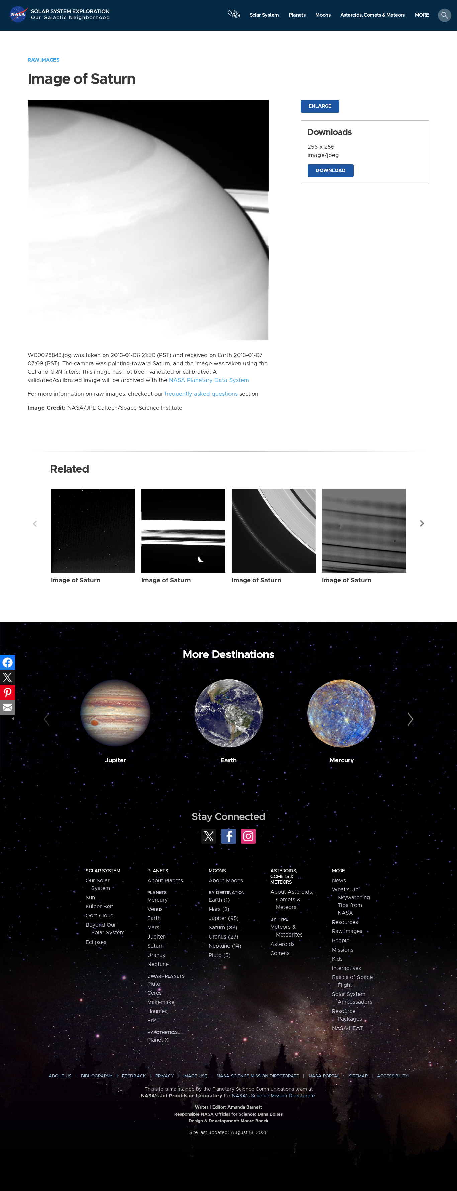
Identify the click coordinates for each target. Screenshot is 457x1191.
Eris (152, 1020)
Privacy (164, 1076)
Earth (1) (219, 900)
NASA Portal (324, 1076)
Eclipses (96, 942)
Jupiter (115, 760)
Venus (155, 909)
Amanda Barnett (244, 1107)
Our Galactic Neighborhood (70, 19)
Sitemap (358, 1076)
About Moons (226, 880)
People (340, 940)
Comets (280, 953)
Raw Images (43, 60)
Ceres (154, 993)
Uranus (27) (223, 937)
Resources (345, 922)
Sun (90, 897)
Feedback (134, 1076)
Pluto (153, 984)
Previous (35, 523)
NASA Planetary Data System (209, 380)
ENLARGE (320, 106)
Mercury (342, 760)
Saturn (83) (223, 927)
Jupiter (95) (224, 918)
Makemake (160, 1002)
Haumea (157, 1011)
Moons (217, 871)
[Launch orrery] (234, 17)
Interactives (346, 968)
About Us (60, 1076)
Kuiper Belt (99, 906)
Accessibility (392, 1076)
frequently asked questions (201, 394)
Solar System (103, 871)
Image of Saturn (76, 580)
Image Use (195, 1076)
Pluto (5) (220, 955)
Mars (153, 927)
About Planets (165, 880)
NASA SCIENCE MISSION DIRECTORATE (258, 1076)
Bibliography (97, 1076)
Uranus (156, 955)
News (339, 880)
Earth (228, 760)
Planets (157, 871)
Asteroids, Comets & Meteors (283, 877)
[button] (422, 16)
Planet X (157, 1040)
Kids (337, 959)
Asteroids (282, 944)
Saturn (155, 946)
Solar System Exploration (70, 9)
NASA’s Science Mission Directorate (273, 1096)
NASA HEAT (347, 1028)
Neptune (158, 964)
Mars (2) (219, 909)
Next (422, 523)
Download (331, 170)
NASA (19, 14)
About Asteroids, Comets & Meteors (291, 899)
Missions (342, 950)
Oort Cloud (100, 915)
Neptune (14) (225, 946)
